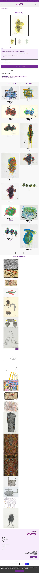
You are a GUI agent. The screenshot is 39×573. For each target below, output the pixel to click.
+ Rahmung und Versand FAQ (7, 70)
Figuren (29, 188)
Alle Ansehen (19, 253)
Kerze (29, 149)
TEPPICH (29, 221)
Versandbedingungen (5, 544)
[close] (37, 1)
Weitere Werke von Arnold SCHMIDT (19, 84)
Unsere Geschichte (5, 539)
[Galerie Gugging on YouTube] (8, 549)
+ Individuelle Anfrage (5, 73)
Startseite (2, 8)
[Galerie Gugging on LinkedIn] (5, 549)
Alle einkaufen (4, 538)
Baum (29, 250)
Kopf (10, 219)
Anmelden (33, 557)
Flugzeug (10, 102)
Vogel (10, 136)
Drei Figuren (10, 239)
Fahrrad (10, 119)
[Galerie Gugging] (19, 4)
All (5, 8)
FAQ (2, 540)
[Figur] (19, 25)
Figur (10, 179)
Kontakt (3, 543)
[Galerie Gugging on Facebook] (2, 549)
